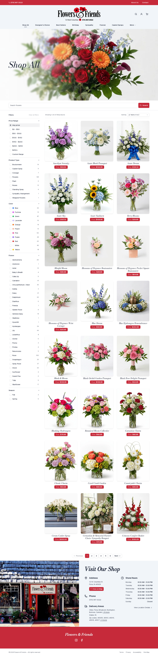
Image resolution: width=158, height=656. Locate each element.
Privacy (128, 652)
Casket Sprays (117, 25)
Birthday (75, 25)
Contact (145, 3)
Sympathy (89, 25)
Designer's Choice (42, 25)
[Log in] (141, 14)
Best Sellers (61, 25)
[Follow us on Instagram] (76, 640)
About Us (134, 3)
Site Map (146, 652)
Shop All (25, 25)
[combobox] (138, 115)
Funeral (102, 25)
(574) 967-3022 (17, 3)
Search (145, 105)
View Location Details (142, 607)
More (132, 25)
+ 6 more (106, 612)
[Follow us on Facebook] (82, 640)
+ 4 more (103, 620)
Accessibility (137, 652)
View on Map (97, 589)
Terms (121, 652)
